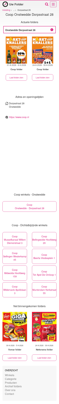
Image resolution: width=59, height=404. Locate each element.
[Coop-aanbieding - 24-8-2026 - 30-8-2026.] (42, 50)
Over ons (10, 390)
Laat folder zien (16, 77)
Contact (9, 394)
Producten (11, 382)
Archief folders (13, 386)
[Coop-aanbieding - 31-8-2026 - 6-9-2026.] (16, 50)
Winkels (9, 375)
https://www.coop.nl (19, 117)
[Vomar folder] (14, 326)
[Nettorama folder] (44, 326)
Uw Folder (16, 4)
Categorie (10, 379)
